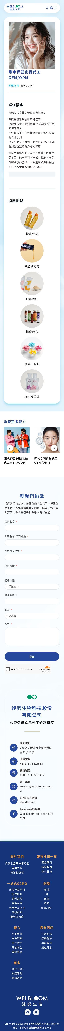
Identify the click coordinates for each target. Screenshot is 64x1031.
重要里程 (17, 868)
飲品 (47, 898)
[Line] (36, 1012)
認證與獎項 (17, 872)
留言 (7, 624)
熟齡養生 (17, 947)
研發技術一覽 (47, 856)
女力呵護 (17, 938)
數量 (7, 609)
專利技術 (46, 871)
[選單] (55, 7)
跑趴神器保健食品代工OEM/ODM (16, 460)
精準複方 (46, 867)
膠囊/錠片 (47, 908)
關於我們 (17, 856)
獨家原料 (46, 862)
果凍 (47, 889)
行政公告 (46, 934)
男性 (30, 85)
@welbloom (27, 802)
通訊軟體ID (11, 594)
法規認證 (17, 912)
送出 (32, 656)
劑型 (46, 883)
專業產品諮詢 (17, 908)
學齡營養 (17, 952)
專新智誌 (46, 943)
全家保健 (17, 934)
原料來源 (17, 898)
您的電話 (10, 565)
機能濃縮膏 (31, 266)
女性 (23, 85)
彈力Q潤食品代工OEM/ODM (46, 460)
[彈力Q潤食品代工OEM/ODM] (47, 440)
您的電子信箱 (12, 551)
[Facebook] (28, 1012)
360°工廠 (17, 969)
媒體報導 (46, 938)
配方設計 (17, 894)
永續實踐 (17, 973)
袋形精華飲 (31, 397)
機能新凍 (32, 234)
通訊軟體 (10, 580)
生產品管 (17, 903)
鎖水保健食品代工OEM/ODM (25, 74)
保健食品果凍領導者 (17, 863)
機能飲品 (32, 331)
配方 (17, 927)
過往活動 (46, 947)
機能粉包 (32, 299)
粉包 (47, 903)
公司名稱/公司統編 (15, 536)
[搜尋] (47, 8)
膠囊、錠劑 (31, 364)
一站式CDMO (17, 883)
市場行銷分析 (17, 889)
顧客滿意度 (17, 916)
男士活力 (17, 943)
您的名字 (10, 521)
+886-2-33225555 (31, 763)
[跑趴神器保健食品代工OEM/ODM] (17, 440)
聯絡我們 (17, 978)
